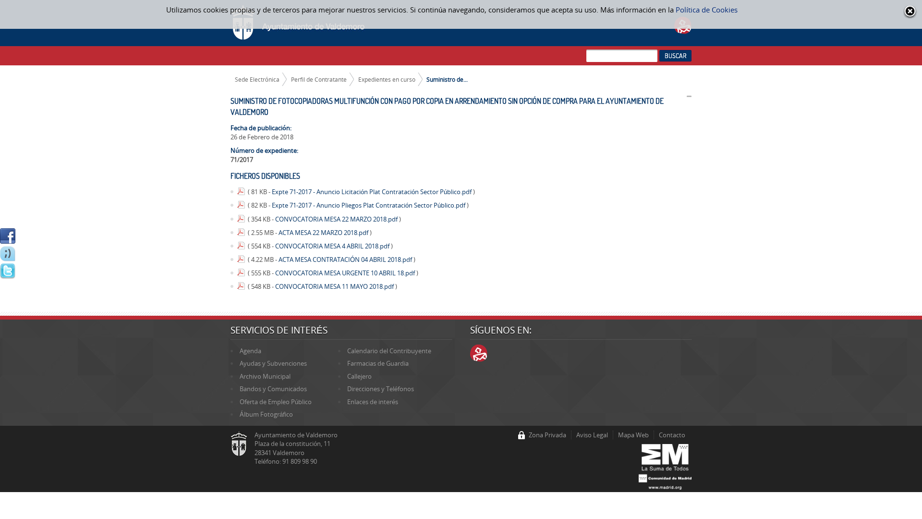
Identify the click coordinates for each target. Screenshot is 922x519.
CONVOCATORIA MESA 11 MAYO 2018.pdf (335, 286)
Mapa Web (633, 435)
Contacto (672, 435)
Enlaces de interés (372, 401)
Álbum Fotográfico (266, 414)
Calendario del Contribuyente (389, 350)
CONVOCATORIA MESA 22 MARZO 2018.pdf (337, 219)
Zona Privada (547, 435)
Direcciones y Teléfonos (380, 388)
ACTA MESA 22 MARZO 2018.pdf (324, 232)
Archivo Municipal (265, 376)
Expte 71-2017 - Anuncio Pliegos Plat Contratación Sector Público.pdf (369, 205)
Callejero (359, 376)
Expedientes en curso (386, 79)
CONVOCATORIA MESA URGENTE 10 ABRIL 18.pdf (345, 273)
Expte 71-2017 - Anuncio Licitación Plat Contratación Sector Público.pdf (372, 191)
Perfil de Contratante (319, 79)
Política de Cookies (707, 9)
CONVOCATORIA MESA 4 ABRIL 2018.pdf (333, 246)
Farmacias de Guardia (378, 363)
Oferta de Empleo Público (276, 401)
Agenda (250, 350)
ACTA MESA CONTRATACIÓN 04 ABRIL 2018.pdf (346, 259)
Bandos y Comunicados (273, 388)
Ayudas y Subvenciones (273, 363)
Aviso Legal (592, 435)
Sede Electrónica (257, 79)
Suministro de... (447, 79)
